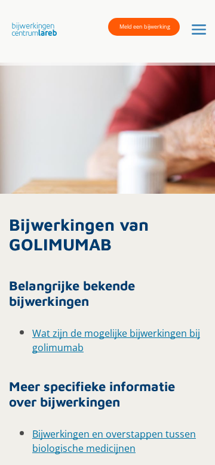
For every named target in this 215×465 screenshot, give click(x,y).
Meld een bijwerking (144, 26)
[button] (31, 28)
